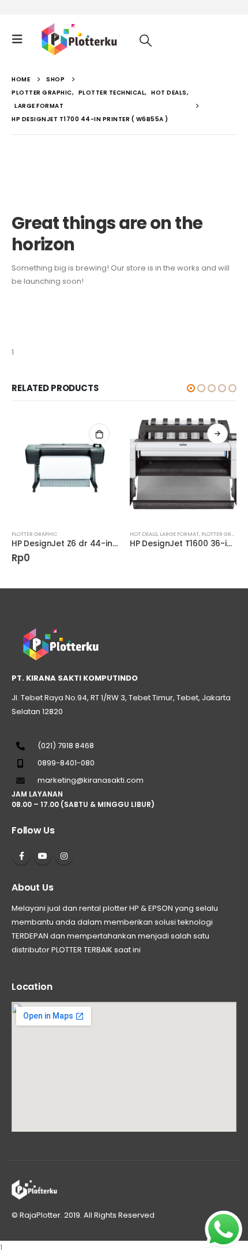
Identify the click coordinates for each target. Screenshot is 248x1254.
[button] (191, 388)
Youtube (42, 856)
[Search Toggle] (145, 40)
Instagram (64, 856)
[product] (65, 468)
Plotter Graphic (35, 534)
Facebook (21, 856)
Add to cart (99, 433)
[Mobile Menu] (21, 39)
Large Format (179, 534)
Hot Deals (143, 534)
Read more (217, 433)
